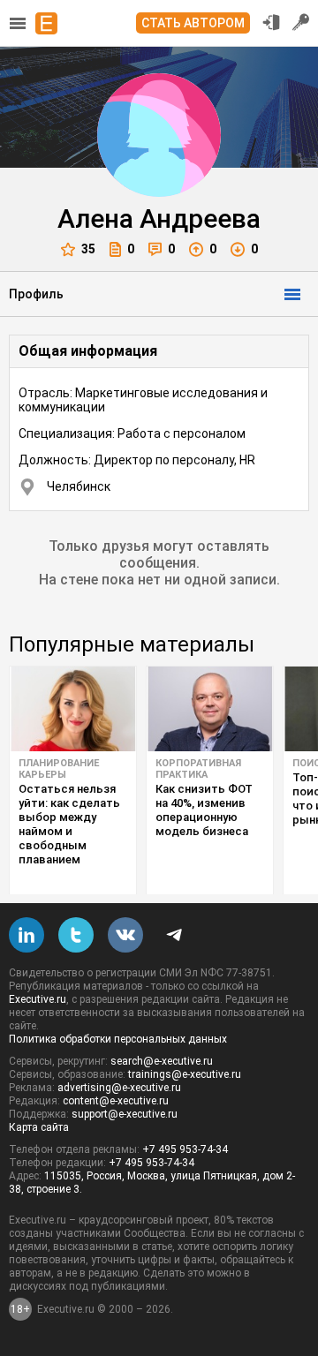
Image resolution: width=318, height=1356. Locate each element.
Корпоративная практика (198, 768)
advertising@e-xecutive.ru (119, 1087)
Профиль (36, 294)
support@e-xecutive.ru (125, 1114)
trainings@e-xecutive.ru (184, 1074)
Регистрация (301, 22)
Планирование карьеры (59, 768)
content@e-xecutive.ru (116, 1101)
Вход (271, 22)
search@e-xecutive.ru (161, 1061)
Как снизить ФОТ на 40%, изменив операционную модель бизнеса (204, 810)
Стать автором (193, 23)
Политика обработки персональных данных (118, 1039)
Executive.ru (37, 999)
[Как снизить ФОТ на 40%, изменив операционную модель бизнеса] (210, 709)
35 (88, 249)
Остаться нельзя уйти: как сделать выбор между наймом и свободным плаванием (69, 824)
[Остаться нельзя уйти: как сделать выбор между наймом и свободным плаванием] (73, 709)
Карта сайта (39, 1127)
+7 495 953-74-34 (185, 1149)
